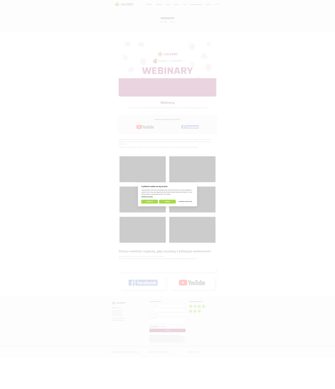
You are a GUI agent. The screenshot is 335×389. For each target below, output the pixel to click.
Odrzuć (167, 202)
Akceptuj (149, 202)
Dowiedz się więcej (147, 197)
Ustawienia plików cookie (185, 201)
